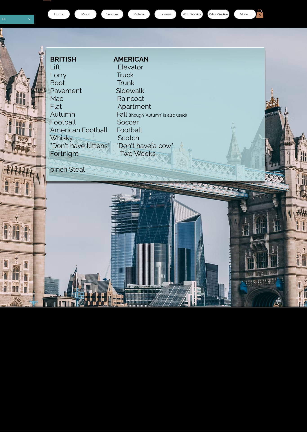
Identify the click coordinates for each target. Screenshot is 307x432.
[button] (260, 13)
